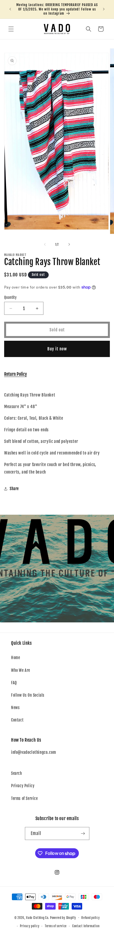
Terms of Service (24, 798)
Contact (17, 720)
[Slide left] (45, 244)
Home (15, 657)
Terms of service (56, 926)
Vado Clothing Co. (37, 917)
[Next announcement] (104, 9)
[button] (11, 29)
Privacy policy (29, 926)
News (15, 707)
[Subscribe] (83, 833)
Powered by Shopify (63, 917)
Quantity (10, 297)
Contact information (85, 926)
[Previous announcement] (10, 9)
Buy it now (57, 349)
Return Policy (15, 374)
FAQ (14, 682)
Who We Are (20, 670)
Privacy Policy (22, 785)
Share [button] (14, 488)
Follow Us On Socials (28, 695)
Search (16, 773)
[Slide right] (69, 244)
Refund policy (90, 918)
